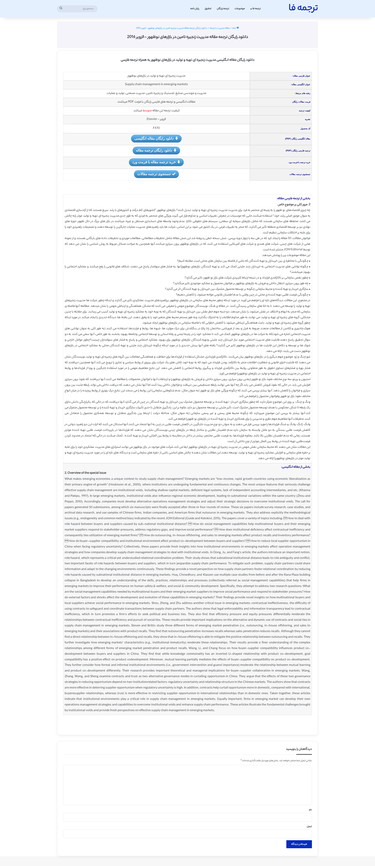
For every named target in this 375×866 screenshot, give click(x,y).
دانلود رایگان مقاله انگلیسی (154, 138)
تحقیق (208, 9)
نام (310, 810)
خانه (234, 28)
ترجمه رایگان (223, 9)
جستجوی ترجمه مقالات (154, 173)
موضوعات (240, 9)
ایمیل (309, 827)
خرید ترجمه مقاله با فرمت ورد (154, 162)
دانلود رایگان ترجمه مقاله (154, 150)
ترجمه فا (257, 9)
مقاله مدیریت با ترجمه (220, 28)
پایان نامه (194, 9)
